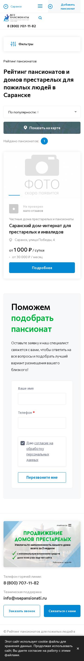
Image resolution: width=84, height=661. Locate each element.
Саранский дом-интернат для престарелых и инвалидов (40, 228)
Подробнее (42, 268)
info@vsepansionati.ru (25, 597)
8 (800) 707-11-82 (21, 26)
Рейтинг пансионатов (20, 61)
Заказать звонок (22, 611)
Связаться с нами (62, 611)
